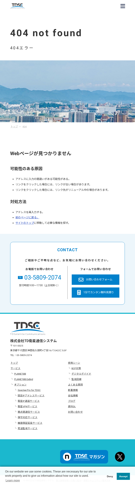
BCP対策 (76, 368)
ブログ (71, 401)
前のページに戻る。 (27, 217)
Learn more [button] (13, 480)
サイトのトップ (24, 223)
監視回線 (76, 379)
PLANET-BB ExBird (23, 379)
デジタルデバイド (81, 373)
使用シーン (74, 362)
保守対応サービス (27, 417)
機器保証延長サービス (30, 423)
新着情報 (73, 390)
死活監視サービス (27, 428)
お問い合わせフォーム (99, 279)
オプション (20, 384)
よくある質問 (75, 384)
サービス (15, 368)
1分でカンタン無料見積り (98, 292)
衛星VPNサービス (27, 406)
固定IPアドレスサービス (31, 395)
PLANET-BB (20, 373)
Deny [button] (110, 476)
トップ (14, 362)
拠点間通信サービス (29, 411)
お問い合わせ (75, 411)
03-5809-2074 (40, 277)
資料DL (72, 406)
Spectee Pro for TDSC (29, 390)
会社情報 (73, 395)
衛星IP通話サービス (29, 401)
